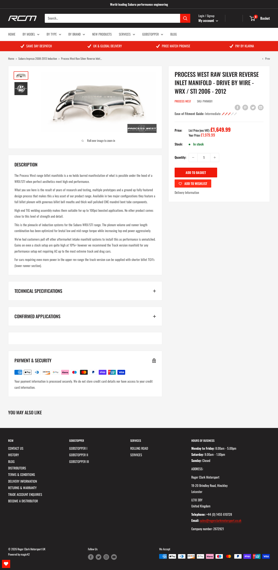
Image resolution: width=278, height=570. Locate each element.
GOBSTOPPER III (79, 461)
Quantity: (180, 157)
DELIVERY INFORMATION (22, 481)
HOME (11, 34)
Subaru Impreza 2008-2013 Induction (37, 58)
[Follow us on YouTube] (114, 557)
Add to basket (196, 172)
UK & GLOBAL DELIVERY (107, 45)
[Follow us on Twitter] (98, 557)
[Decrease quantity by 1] (193, 157)
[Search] (185, 18)
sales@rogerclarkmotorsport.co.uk (220, 520)
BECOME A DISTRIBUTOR (23, 500)
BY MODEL (29, 34)
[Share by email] (261, 107)
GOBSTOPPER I (78, 448)
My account (206, 20)
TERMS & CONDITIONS (21, 474)
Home (11, 58)
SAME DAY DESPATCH (39, 45)
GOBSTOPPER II (78, 454)
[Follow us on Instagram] (106, 557)
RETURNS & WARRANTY (22, 487)
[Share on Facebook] (237, 107)
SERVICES (125, 34)
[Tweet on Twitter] (253, 107)
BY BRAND (74, 34)
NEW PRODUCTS (102, 34)
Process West (183, 101)
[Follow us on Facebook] (91, 557)
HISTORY (13, 454)
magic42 (25, 554)
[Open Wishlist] (6, 564)
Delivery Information (187, 192)
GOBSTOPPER (150, 34)
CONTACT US (15, 448)
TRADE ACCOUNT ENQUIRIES (25, 494)
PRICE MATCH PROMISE (176, 45)
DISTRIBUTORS (17, 468)
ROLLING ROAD (139, 448)
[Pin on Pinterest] (245, 107)
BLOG (173, 34)
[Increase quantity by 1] (214, 157)
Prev (267, 58)
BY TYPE (52, 34)
